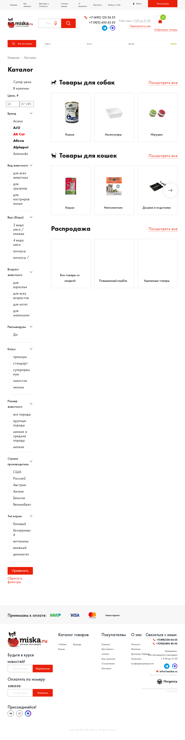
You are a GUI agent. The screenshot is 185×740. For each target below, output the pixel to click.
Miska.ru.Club (114, 4)
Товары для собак (87, 82)
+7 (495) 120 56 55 (102, 17)
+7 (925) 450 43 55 (102, 22)
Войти (139, 3)
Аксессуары (113, 134)
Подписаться (43, 668)
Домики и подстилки (157, 207)
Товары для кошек (88, 155)
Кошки (89, 44)
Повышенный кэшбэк (113, 281)
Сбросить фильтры (15, 580)
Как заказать (27, 5)
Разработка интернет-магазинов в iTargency (159, 689)
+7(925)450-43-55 (166, 643)
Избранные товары (165, 29)
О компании (82, 5)
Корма (69, 134)
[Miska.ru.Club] (19, 713)
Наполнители (113, 207)
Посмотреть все (163, 82)
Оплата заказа (64, 5)
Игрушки (157, 134)
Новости (135, 644)
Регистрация (163, 3)
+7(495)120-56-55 (166, 639)
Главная (13, 4)
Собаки (48, 44)
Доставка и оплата (108, 651)
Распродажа (71, 228)
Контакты (97, 4)
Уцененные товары (156, 281)
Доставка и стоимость (44, 5)
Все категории (25, 43)
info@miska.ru (168, 671)
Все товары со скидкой (70, 278)
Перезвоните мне (140, 26)
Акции (174, 44)
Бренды (131, 44)
